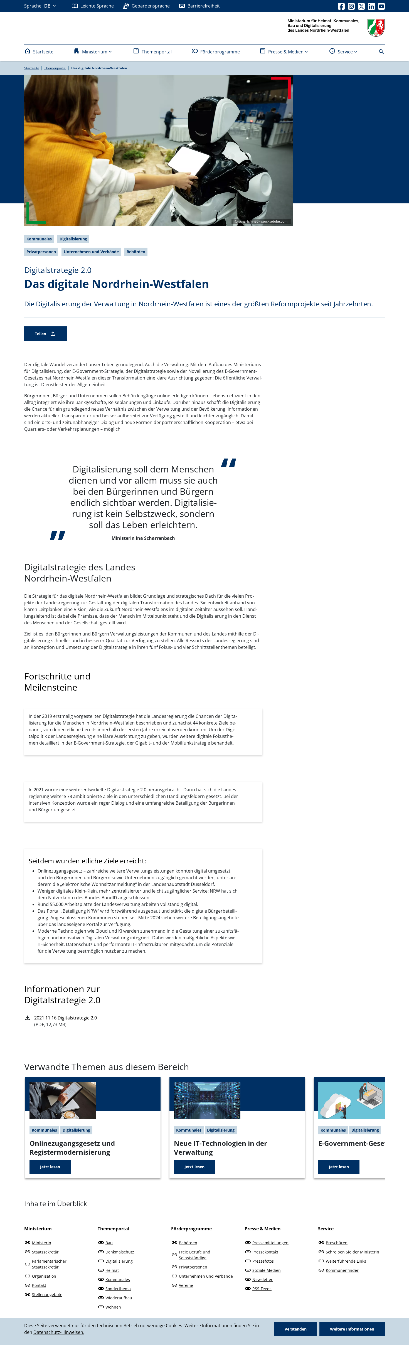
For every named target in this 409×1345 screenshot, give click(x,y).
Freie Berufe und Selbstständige (194, 1254)
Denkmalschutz (119, 1252)
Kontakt (39, 1285)
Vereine (186, 1285)
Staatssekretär (45, 1252)
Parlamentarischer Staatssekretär (49, 1264)
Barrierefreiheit (204, 6)
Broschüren (337, 1242)
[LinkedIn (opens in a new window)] (371, 6)
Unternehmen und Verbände (206, 1276)
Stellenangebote (47, 1294)
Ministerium (94, 52)
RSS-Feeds (262, 1288)
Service (345, 52)
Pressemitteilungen (270, 1242)
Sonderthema (118, 1288)
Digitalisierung (119, 1261)
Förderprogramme (220, 52)
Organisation (44, 1276)
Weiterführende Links (346, 1261)
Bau (109, 1242)
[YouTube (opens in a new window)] (381, 6)
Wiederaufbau (118, 1297)
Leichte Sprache (97, 6)
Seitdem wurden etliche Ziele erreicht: (87, 860)
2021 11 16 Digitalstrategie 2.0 (65, 1018)
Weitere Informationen (352, 1329)
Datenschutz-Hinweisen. (58, 1332)
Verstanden (296, 1329)
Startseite (43, 52)
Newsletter (262, 1279)
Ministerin (41, 1242)
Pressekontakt (265, 1252)
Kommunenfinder (342, 1270)
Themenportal (157, 52)
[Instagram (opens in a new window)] (351, 6)
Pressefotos (263, 1261)
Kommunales (117, 1279)
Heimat (112, 1270)
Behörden (188, 1242)
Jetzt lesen (50, 1166)
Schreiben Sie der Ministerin (352, 1252)
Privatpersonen (193, 1267)
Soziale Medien (266, 1270)
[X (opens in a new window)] (361, 6)
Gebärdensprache (151, 6)
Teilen (40, 333)
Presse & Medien (286, 52)
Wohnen (113, 1307)
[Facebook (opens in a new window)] (341, 6)
